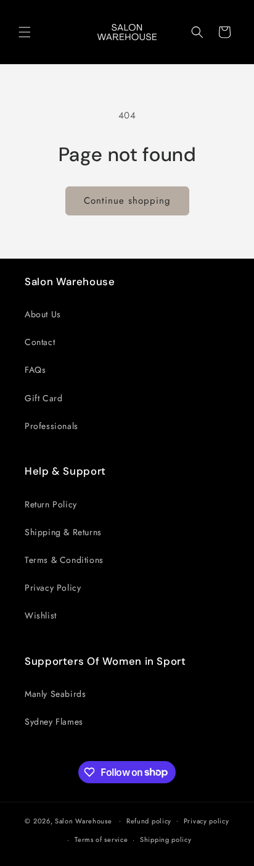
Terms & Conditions (64, 560)
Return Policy (51, 504)
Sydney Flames (54, 721)
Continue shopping (127, 200)
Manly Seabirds (55, 694)
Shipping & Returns (63, 532)
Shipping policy (166, 839)
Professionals (51, 426)
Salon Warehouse (84, 820)
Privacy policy (206, 821)
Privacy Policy (53, 587)
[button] (24, 32)
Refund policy (148, 821)
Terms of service (101, 839)
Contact (40, 342)
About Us (43, 314)
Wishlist (41, 615)
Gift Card (43, 398)
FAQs (35, 370)
